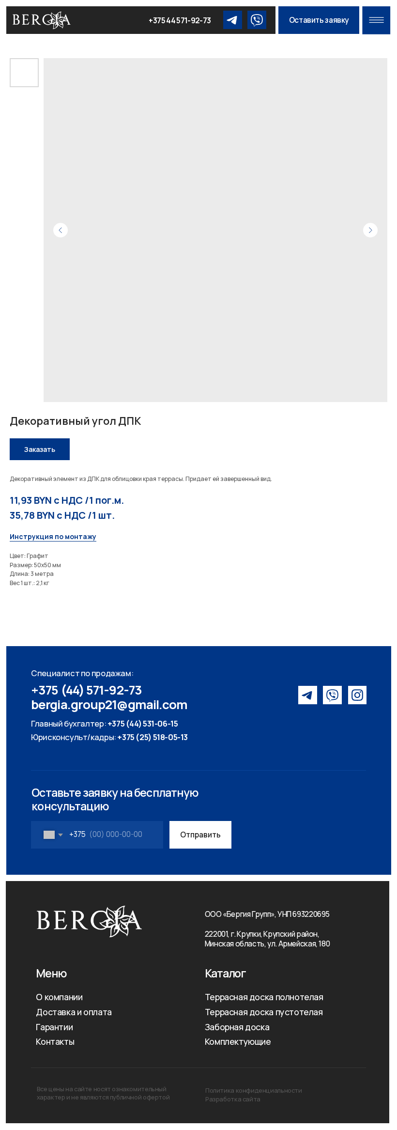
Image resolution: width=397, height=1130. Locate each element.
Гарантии (54, 1027)
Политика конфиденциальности (253, 1090)
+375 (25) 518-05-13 (152, 737)
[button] (318, 20)
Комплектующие (238, 1041)
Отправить (200, 835)
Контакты (55, 1041)
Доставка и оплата (73, 1012)
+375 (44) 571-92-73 (86, 689)
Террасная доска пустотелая (264, 1012)
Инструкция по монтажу (53, 536)
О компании (59, 997)
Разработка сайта (232, 1099)
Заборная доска (237, 1027)
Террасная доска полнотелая (264, 997)
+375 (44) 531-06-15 (142, 723)
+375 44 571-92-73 (180, 20)
